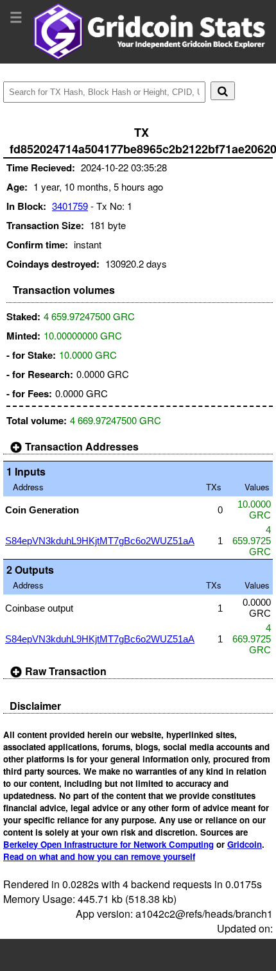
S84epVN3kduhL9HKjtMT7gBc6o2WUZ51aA (99, 540)
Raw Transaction (64, 671)
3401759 (70, 205)
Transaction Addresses (80, 446)
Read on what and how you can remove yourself (99, 856)
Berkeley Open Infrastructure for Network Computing (108, 844)
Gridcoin (244, 844)
